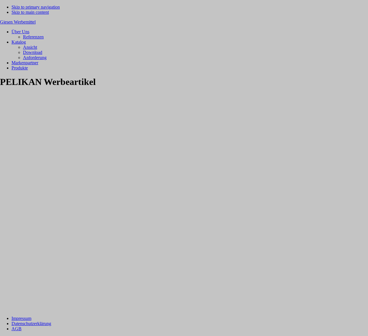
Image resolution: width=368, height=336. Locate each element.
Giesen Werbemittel (18, 22)
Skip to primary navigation (36, 7)
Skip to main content (30, 12)
